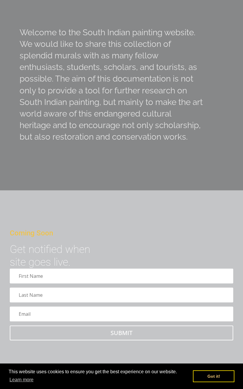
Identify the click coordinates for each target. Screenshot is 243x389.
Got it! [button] (213, 376)
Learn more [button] (21, 379)
